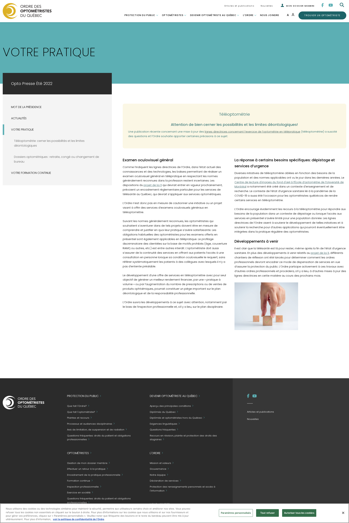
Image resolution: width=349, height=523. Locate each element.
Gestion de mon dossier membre (87, 463)
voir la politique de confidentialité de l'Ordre (78, 519)
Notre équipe (158, 475)
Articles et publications (239, 5)
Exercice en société (79, 492)
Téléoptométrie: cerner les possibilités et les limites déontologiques (49, 143)
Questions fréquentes (163, 430)
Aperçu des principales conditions (170, 406)
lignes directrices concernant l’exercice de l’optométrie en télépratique (252, 131)
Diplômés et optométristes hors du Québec (176, 418)
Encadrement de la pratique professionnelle (93, 475)
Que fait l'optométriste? (81, 412)
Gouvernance (158, 469)
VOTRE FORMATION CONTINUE (31, 173)
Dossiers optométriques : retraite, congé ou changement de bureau (56, 159)
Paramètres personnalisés (236, 512)
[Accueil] (27, 10)
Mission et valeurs (160, 463)
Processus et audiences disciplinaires (89, 424)
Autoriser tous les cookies (299, 512)
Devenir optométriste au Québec (213, 15)
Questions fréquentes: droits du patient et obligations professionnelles (99, 437)
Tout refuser (267, 512)
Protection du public (140, 15)
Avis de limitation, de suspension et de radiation (95, 430)
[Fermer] (343, 513)
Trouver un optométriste (322, 15)
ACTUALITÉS (19, 118)
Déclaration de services (164, 481)
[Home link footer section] (23, 402)
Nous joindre (269, 15)
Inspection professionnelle (83, 486)
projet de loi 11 (153, 185)
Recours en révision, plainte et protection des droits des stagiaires (183, 437)
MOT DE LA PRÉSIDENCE (26, 107)
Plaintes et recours (78, 418)
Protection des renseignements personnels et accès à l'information (182, 488)
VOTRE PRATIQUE (22, 129)
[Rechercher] (342, 5)
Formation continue (78, 481)
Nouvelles (267, 5)
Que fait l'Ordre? (77, 406)
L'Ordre (248, 15)
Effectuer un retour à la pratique (86, 469)
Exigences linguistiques (163, 424)
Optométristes (172, 15)
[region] (174, 513)
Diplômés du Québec (163, 412)
